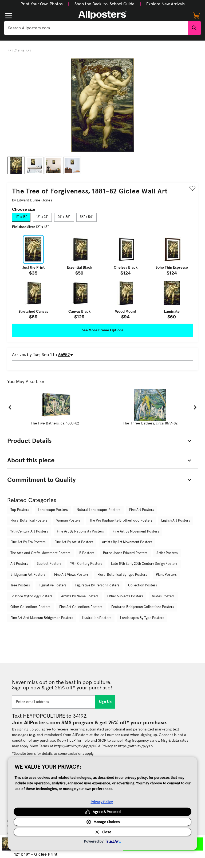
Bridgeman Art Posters (27, 575)
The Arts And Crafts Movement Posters (40, 553)
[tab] (21, 217)
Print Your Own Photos (42, 4)
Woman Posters (68, 520)
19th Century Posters (86, 564)
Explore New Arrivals (165, 4)
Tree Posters (20, 585)
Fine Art (24, 50)
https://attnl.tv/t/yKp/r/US (75, 746)
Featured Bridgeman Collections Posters (142, 607)
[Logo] (102, 15)
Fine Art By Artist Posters (73, 542)
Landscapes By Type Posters (142, 618)
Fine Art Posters (141, 510)
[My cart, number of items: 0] (196, 15)
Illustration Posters (96, 618)
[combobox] (96, 28)
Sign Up (105, 702)
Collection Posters (142, 585)
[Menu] (8, 15)
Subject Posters (49, 564)
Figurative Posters (52, 585)
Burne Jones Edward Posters (125, 553)
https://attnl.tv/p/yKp (135, 746)
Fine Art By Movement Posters (136, 531)
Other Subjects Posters (125, 596)
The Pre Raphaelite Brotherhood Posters (120, 520)
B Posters (86, 553)
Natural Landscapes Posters (98, 510)
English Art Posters (175, 520)
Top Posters (19, 510)
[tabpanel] (102, 277)
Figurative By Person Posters (97, 585)
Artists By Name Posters (79, 596)
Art (10, 50)
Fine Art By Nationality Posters (80, 531)
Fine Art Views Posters (71, 575)
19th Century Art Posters (29, 531)
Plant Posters (166, 575)
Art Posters (19, 564)
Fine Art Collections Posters (80, 607)
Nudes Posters (163, 596)
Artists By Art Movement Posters (127, 542)
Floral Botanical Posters (29, 520)
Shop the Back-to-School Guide (104, 4)
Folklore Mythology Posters (31, 596)
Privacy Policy (102, 801)
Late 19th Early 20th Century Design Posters (144, 564)
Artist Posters (167, 553)
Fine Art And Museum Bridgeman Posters (41, 618)
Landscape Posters (53, 510)
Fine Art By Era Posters (28, 542)
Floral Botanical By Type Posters (122, 575)
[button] (42, 4)
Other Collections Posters (30, 607)
